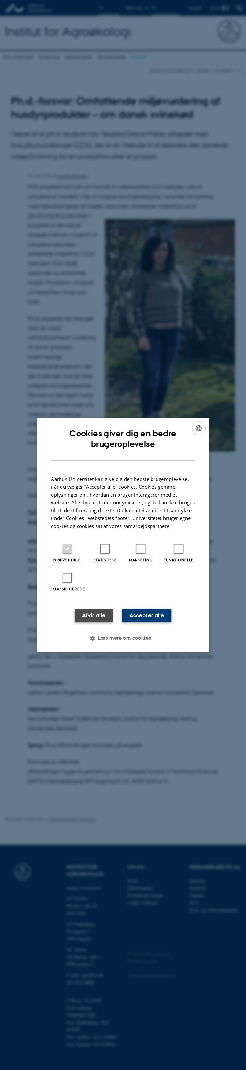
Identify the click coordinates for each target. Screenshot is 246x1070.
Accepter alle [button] (146, 615)
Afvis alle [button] (94, 615)
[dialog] (123, 535)
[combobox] (198, 428)
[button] (123, 638)
